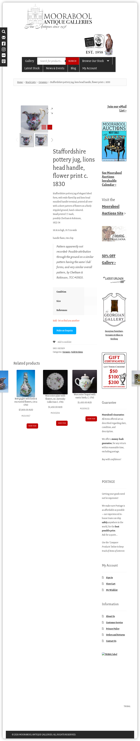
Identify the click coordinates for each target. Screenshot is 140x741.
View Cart (110, 583)
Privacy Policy (112, 628)
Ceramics (43, 82)
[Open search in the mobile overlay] (58, 61)
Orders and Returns (115, 634)
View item (32, 426)
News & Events (55, 68)
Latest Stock (32, 68)
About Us (110, 616)
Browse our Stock (93, 61)
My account (89, 68)
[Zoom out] (43, 127)
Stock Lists (31, 82)
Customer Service (114, 622)
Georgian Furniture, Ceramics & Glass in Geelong (114, 335)
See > (112, 179)
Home (20, 82)
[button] (49, 110)
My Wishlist (112, 590)
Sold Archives (77, 352)
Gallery (29, 61)
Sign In (109, 577)
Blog (73, 68)
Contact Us (111, 641)
